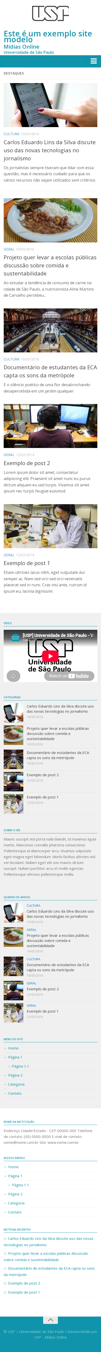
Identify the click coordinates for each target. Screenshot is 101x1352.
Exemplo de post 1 (27, 563)
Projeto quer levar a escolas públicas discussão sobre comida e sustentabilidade (50, 265)
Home (13, 1048)
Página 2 (15, 1075)
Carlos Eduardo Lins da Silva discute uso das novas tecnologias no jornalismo (50, 150)
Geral (9, 249)
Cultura (11, 133)
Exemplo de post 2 (27, 463)
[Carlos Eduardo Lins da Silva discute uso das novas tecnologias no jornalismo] (50, 105)
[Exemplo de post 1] (50, 526)
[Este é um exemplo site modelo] (50, 13)
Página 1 (15, 1057)
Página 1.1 (20, 1066)
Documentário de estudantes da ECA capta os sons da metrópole (58, 755)
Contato (15, 1093)
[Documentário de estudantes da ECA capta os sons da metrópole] (50, 330)
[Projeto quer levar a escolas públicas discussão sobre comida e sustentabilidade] (50, 220)
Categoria (16, 1084)
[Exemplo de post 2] (50, 426)
